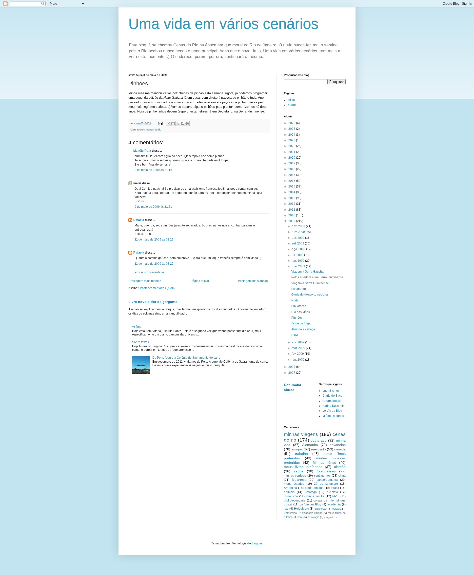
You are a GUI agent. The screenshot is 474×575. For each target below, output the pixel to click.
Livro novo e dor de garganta (153, 302)
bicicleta (332, 492)
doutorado (319, 440)
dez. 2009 (299, 226)
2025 (292, 128)
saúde (298, 471)
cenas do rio (153, 129)
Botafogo (311, 492)
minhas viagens (301, 434)
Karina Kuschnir (333, 406)
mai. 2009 (299, 266)
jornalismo (291, 496)
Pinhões (296, 317)
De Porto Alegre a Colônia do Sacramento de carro (186, 357)
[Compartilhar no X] (177, 123)
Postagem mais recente (145, 281)
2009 (292, 221)
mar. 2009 (299, 348)
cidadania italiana (312, 512)
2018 (292, 169)
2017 (292, 175)
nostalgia (336, 508)
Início (291, 100)
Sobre (292, 105)
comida (340, 449)
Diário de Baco (332, 395)
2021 (292, 152)
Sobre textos (140, 342)
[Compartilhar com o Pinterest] (187, 123)
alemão (340, 467)
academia (334, 504)
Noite (294, 300)
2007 (292, 372)
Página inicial (200, 281)
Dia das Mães (300, 312)
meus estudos (294, 483)
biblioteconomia (294, 500)
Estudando (298, 289)
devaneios (338, 445)
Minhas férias (324, 462)
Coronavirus (326, 471)
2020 (292, 157)
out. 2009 (298, 238)
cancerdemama (327, 480)
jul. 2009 (298, 255)
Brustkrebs (299, 480)
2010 (292, 215)
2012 (292, 203)
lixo (286, 508)
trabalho (301, 454)
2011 (292, 209)
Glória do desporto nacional (310, 294)
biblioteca (320, 508)
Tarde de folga (301, 323)
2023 (292, 140)
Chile (300, 517)
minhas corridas (295, 475)
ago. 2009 (299, 249)
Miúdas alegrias (333, 416)
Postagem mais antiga (253, 281)
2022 (292, 146)
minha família (315, 496)
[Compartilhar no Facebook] (182, 123)
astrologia (313, 517)
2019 (292, 163)
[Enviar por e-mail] (168, 123)
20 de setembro (326, 483)
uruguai (328, 517)
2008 (292, 367)
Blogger (257, 543)
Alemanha (310, 445)
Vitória (136, 327)
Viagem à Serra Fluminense (310, 283)
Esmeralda (290, 512)
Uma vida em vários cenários (223, 24)
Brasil (335, 488)
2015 (292, 186)
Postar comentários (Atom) (158, 288)
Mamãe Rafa (142, 150)
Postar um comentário (149, 272)
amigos (297, 449)
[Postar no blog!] (173, 123)
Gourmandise (331, 401)
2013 (292, 198)
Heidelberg (301, 508)
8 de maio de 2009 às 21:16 (153, 170)
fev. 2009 (298, 353)
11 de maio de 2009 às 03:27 (154, 239)
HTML (295, 335)
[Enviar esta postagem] (160, 123)
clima (342, 475)
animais (289, 492)
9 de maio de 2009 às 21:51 (153, 206)
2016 (292, 181)
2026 (292, 123)
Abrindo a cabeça (303, 329)
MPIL (335, 496)
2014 (292, 192)
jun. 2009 (298, 260)
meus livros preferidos (303, 467)
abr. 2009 (298, 342)
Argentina (290, 488)
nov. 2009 (299, 232)
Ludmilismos (330, 390)
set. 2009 (298, 243)
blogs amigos (314, 488)
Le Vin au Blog (332, 410)
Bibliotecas (298, 306)
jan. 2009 (298, 359)
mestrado (318, 449)
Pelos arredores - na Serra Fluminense (317, 277)
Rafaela (138, 220)
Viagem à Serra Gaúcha (307, 271)
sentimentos (322, 475)
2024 (292, 134)
